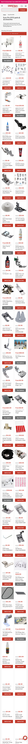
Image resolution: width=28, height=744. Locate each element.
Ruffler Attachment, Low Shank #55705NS (7, 303)
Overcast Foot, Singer (19, 412)
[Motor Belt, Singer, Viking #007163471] (7, 600)
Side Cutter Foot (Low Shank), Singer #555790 (19, 467)
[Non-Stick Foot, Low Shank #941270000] (7, 516)
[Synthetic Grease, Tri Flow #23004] (20, 159)
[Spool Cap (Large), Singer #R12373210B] (7, 214)
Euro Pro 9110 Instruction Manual (7, 715)
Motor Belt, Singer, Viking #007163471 (7, 605)
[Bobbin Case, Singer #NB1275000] (7, 461)
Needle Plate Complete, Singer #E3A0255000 (19, 661)
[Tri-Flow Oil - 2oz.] (7, 269)
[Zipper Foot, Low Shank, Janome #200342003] (20, 269)
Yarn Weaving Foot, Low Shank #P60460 (7, 634)
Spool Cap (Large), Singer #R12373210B (7, 220)
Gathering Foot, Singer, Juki (19, 384)
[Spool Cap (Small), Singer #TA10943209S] (20, 324)
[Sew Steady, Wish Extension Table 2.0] (20, 627)
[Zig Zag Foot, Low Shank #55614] (7, 186)
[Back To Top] (25, 741)
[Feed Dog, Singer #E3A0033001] (20, 682)
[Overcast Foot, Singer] (20, 406)
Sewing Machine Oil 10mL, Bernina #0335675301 (19, 248)
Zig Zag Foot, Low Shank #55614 (7, 192)
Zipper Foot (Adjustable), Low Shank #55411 (7, 110)
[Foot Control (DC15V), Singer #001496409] (7, 406)
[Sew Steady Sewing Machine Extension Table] (7, 49)
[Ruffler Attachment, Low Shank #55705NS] (7, 296)
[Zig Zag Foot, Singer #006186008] (20, 544)
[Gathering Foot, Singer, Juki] (20, 379)
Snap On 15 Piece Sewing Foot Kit (19, 192)
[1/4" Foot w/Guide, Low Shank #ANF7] (20, 214)
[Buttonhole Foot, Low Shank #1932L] (20, 296)
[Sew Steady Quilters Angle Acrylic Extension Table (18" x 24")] (7, 489)
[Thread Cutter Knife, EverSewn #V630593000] (20, 600)
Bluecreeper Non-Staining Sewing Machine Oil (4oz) (7, 138)
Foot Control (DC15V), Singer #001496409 (7, 413)
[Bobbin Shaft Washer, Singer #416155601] (20, 710)
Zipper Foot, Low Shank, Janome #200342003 (19, 275)
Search (23, 9)
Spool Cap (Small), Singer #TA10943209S (20, 330)
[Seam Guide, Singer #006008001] (7, 544)
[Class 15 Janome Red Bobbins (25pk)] (20, 434)
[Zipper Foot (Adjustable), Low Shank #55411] (7, 104)
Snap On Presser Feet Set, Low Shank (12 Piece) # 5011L (20, 84)
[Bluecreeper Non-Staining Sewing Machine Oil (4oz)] (7, 131)
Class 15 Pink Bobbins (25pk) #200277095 (19, 495)
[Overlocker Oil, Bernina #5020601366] (7, 655)
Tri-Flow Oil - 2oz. (7, 273)
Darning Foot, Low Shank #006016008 (7, 357)
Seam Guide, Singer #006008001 (8, 549)
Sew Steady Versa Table (20, 357)
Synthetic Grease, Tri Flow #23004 (19, 164)
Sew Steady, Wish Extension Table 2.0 (20, 633)
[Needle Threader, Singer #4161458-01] (7, 434)
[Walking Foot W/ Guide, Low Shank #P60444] (20, 104)
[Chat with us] (21, 6)
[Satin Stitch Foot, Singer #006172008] (20, 516)
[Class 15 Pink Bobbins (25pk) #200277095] (20, 489)
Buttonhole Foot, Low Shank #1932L (20, 302)
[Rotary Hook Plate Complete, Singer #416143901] (7, 572)
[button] (2, 6)
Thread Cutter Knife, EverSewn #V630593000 (19, 606)
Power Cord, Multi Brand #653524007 (20, 137)
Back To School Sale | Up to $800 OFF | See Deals (14, 1)
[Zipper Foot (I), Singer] (7, 241)
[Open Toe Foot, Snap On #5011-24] (7, 324)
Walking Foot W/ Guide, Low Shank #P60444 (20, 110)
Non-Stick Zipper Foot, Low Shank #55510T (7, 385)
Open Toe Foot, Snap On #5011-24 (7, 329)
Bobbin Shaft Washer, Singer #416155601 (19, 716)
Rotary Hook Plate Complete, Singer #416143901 (7, 577)
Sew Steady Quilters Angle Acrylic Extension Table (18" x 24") (7, 496)
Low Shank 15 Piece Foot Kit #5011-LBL (6, 83)
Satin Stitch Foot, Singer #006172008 (20, 521)
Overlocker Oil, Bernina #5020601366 (6, 661)
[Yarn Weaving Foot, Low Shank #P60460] (7, 627)
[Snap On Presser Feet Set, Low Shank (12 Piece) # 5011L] (20, 76)
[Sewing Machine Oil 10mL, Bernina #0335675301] (20, 241)
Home (4, 14)
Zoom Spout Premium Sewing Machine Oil (19, 55)
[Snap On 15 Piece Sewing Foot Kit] (20, 186)
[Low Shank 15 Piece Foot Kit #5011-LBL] (7, 76)
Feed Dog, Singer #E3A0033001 (19, 688)
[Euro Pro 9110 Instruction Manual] (7, 710)
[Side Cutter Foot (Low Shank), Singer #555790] (20, 461)
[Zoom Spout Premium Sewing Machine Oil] (20, 49)
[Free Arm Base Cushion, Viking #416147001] (7, 682)
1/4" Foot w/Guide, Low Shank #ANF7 (20, 219)
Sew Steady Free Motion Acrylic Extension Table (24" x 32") (19, 580)
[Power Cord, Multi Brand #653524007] (20, 131)
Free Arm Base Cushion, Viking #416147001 (7, 689)
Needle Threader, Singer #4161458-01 (7, 440)
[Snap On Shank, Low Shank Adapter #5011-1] (7, 159)
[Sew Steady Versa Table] (20, 351)
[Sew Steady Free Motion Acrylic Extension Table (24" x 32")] (20, 572)
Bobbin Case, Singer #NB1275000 (6, 467)
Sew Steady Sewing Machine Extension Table (7, 55)
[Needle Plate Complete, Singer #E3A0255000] (20, 655)
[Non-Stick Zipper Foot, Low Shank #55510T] (7, 379)
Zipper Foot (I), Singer (6, 247)
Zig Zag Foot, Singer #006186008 (20, 549)
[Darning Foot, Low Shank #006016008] (7, 351)
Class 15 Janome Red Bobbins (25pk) (20, 439)
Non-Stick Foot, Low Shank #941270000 (6, 522)
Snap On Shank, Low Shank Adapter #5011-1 (7, 165)
